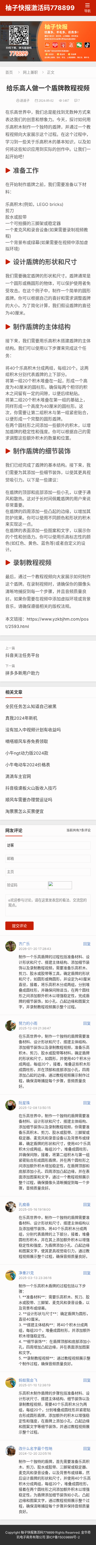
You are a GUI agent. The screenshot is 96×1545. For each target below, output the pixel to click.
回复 (87, 943)
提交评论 (19, 926)
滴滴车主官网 (18, 776)
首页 (9, 72)
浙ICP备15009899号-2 (63, 1537)
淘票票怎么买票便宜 (24, 811)
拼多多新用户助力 (22, 673)
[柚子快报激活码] (48, 41)
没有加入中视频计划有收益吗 (33, 729)
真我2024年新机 (21, 718)
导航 (87, 8)
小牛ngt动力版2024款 (26, 753)
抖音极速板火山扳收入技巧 (31, 788)
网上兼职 (30, 72)
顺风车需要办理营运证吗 (28, 799)
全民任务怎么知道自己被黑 (31, 706)
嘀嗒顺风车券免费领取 (26, 741)
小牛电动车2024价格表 (27, 764)
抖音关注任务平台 (22, 655)
